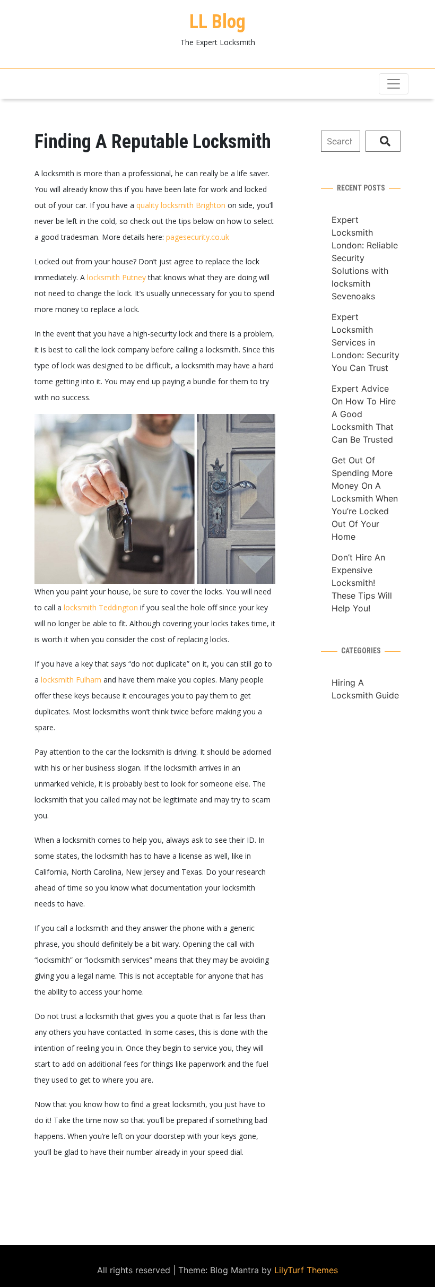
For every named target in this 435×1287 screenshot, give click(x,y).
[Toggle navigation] (393, 83)
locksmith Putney (116, 277)
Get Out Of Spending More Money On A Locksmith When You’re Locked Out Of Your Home (365, 498)
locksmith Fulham (71, 680)
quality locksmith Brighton (180, 205)
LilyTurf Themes (306, 1270)
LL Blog (217, 22)
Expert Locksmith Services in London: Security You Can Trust (365, 342)
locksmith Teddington (101, 607)
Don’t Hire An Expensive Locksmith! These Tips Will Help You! (362, 583)
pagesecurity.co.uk (197, 237)
